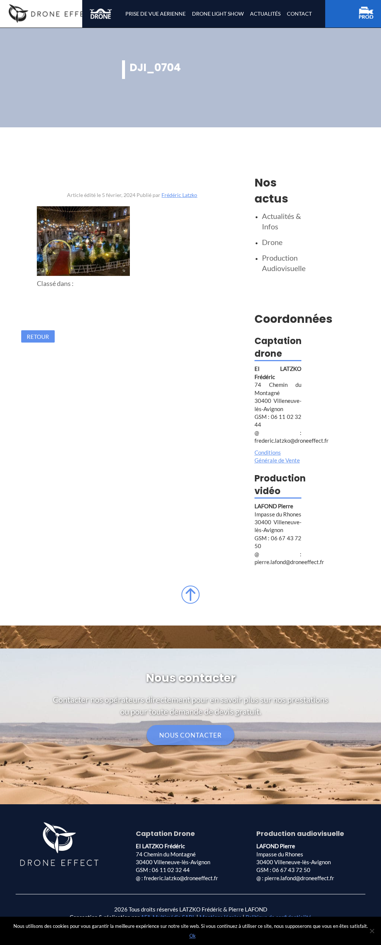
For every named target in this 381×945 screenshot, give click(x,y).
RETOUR (38, 336)
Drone (272, 242)
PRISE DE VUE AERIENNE (155, 13)
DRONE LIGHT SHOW (218, 13)
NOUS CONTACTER (190, 735)
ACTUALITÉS (265, 13)
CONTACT (299, 13)
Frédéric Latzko (179, 195)
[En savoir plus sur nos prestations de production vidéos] (370, 14)
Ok (192, 936)
